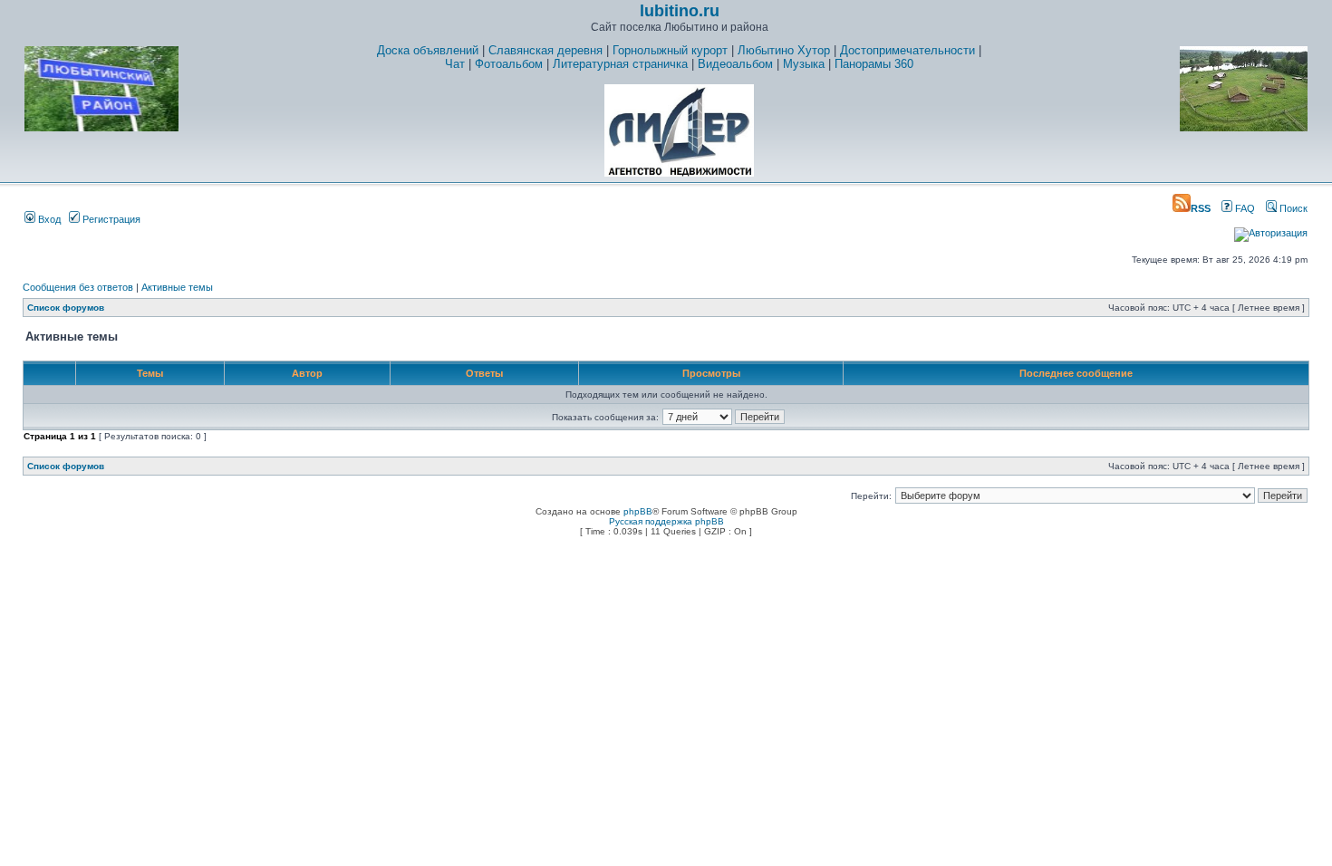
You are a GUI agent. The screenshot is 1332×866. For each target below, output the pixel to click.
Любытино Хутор (784, 50)
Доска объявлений (427, 50)
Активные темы (177, 287)
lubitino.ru (679, 11)
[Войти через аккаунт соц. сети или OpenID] (1271, 230)
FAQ (1243, 208)
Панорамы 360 (874, 64)
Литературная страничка (620, 64)
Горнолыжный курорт (670, 50)
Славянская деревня (545, 50)
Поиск (1292, 208)
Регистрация (110, 219)
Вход (48, 219)
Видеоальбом (735, 64)
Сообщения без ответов (78, 287)
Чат (455, 64)
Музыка (804, 64)
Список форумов (65, 308)
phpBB (637, 511)
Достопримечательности (907, 50)
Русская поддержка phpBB (666, 521)
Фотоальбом (509, 64)
